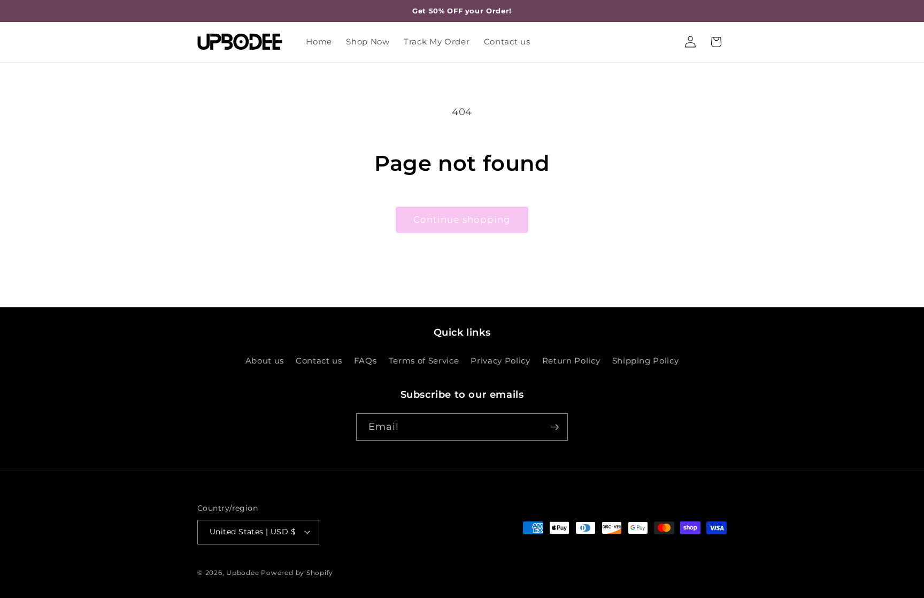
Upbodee (242, 573)
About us (264, 360)
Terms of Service (424, 360)
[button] (716, 42)
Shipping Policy (645, 360)
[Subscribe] (554, 427)
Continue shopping (462, 219)
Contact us (319, 360)
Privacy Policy (500, 360)
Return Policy (571, 360)
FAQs (365, 360)
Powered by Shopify (297, 573)
